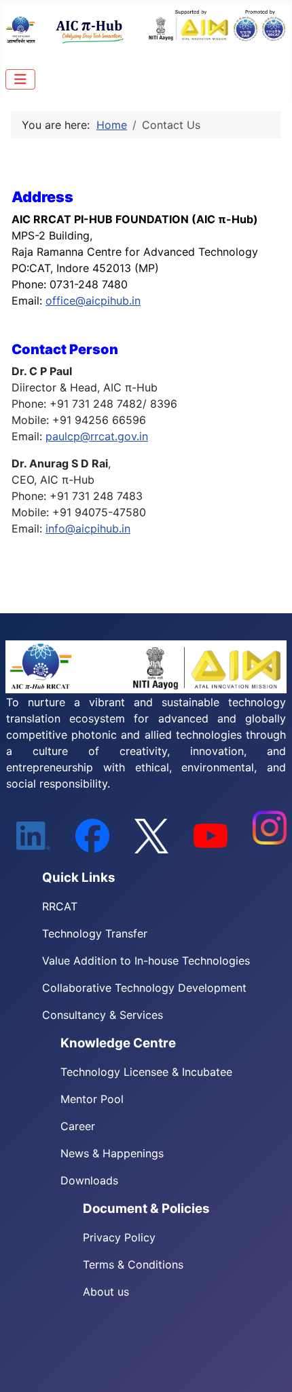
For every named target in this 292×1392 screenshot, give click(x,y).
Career (77, 1126)
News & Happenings (112, 1153)
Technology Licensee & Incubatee (146, 1072)
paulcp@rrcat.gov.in (96, 436)
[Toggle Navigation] (20, 79)
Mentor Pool (92, 1099)
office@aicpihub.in (93, 300)
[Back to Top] (268, 1367)
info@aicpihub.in (87, 528)
